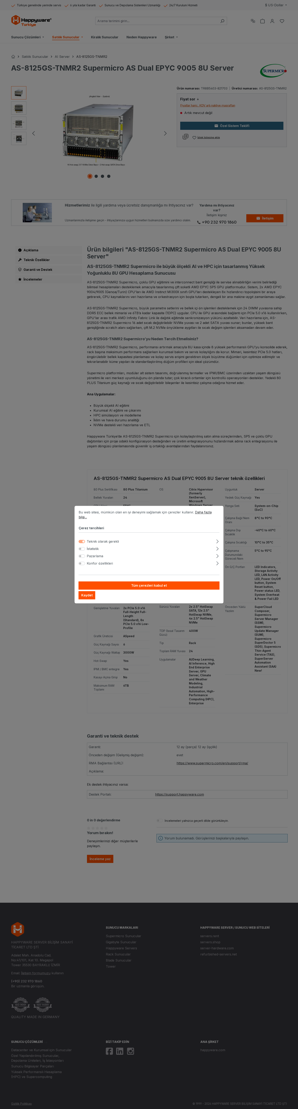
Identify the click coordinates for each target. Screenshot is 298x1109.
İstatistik (93, 549)
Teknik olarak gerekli (103, 541)
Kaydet (87, 595)
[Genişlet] (217, 540)
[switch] (82, 548)
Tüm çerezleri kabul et (149, 585)
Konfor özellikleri (100, 563)
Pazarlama (95, 556)
